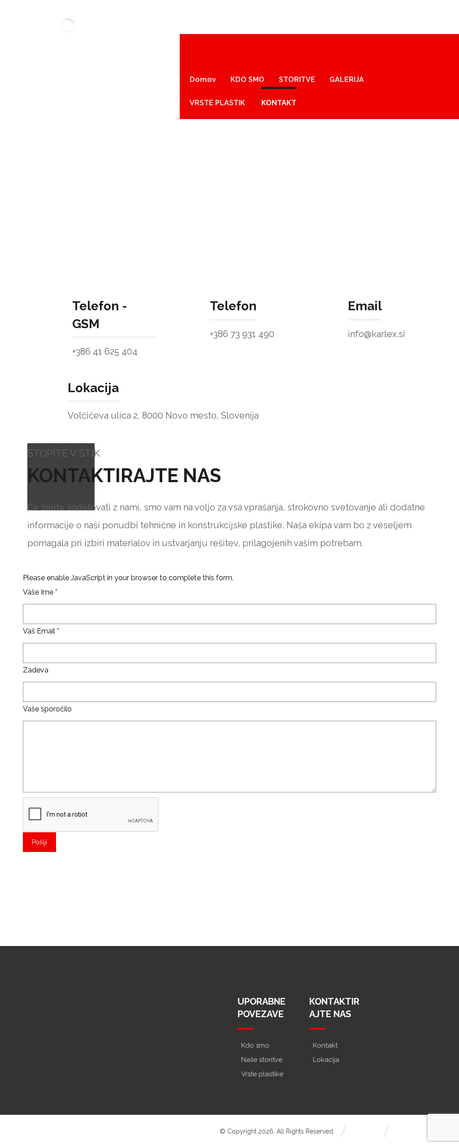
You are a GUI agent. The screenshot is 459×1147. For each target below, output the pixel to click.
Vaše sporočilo (47, 709)
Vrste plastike (262, 1074)
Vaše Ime (40, 592)
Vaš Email (41, 631)
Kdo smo (255, 1045)
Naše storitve (261, 1060)
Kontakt (325, 1045)
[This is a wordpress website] (68, 25)
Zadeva (35, 670)
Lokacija (326, 1060)
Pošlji (39, 842)
